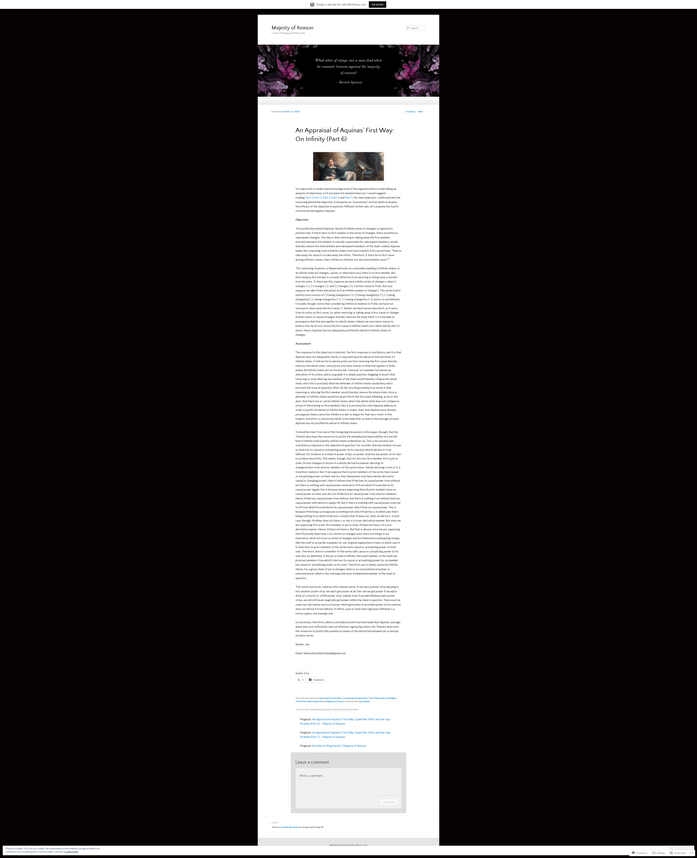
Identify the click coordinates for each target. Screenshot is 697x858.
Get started (377, 4)
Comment (389, 801)
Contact (318, 100)
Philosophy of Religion (385, 698)
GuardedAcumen (289, 827)
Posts (288, 100)
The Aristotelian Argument (309, 701)
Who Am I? (302, 100)
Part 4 (335, 197)
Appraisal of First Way (330, 698)
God (371, 698)
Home (275, 100)
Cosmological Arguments (355, 698)
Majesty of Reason (292, 28)
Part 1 (309, 197)
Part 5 (349, 197)
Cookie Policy (71, 851)
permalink (365, 701)
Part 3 (326, 197)
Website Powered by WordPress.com (348, 845)
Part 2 (318, 197)
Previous (409, 111)
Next (421, 111)
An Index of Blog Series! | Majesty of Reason (339, 745)
